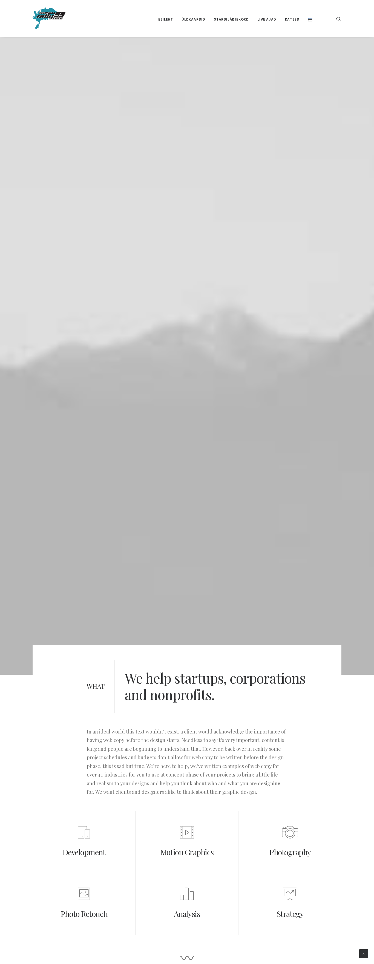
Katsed (292, 19)
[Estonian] (310, 18)
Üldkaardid (193, 19)
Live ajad (266, 19)
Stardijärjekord (231, 19)
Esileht (165, 19)
